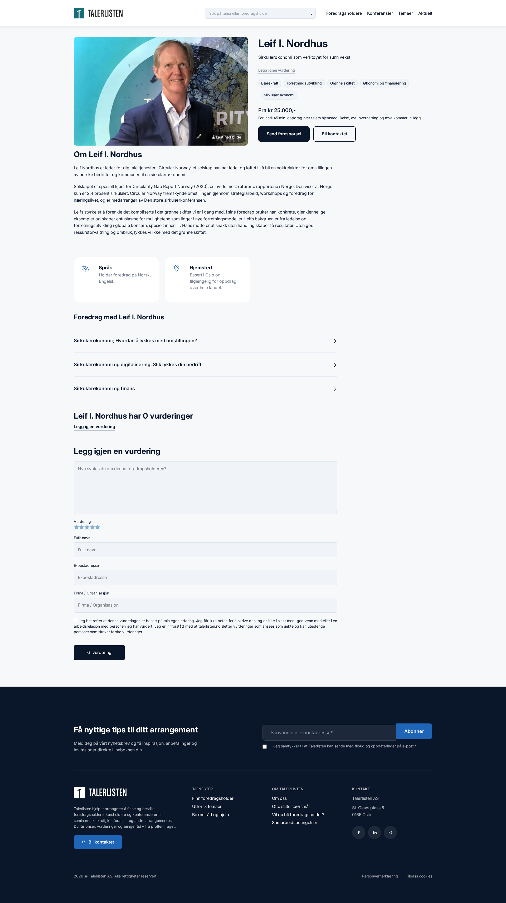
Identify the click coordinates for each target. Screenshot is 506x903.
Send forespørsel (284, 133)
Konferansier (380, 13)
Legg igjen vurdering (276, 70)
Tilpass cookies (419, 876)
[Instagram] (390, 832)
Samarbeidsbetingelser (294, 822)
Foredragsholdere (344, 13)
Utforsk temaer (207, 806)
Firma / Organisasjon (91, 593)
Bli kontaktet (334, 133)
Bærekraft (269, 83)
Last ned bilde (228, 137)
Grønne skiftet (342, 83)
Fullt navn (82, 537)
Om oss (279, 798)
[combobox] (260, 13)
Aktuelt (425, 13)
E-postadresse (86, 565)
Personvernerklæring (380, 876)
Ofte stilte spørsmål (291, 806)
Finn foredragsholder (212, 798)
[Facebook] (358, 832)
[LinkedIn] (374, 832)
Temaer (405, 13)
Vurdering (82, 521)
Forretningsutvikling (304, 83)
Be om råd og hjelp (210, 814)
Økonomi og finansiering (384, 83)
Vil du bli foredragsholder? (298, 814)
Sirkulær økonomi (279, 95)
